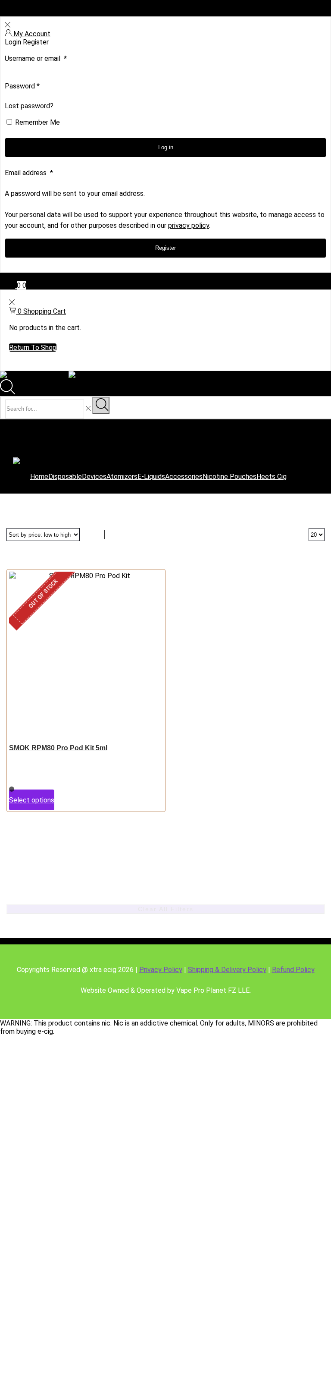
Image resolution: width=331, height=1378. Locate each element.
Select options (31, 800)
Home (39, 476)
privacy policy (188, 225)
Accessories (184, 476)
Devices (94, 476)
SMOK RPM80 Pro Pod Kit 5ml (58, 748)
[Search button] (100, 405)
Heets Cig (271, 476)
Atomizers (121, 476)
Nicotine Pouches (229, 476)
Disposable (65, 476)
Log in (165, 147)
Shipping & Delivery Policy (227, 970)
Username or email (36, 58)
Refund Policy (293, 970)
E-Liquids (151, 476)
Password (22, 86)
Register (165, 248)
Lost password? (29, 106)
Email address (29, 173)
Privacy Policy (160, 970)
